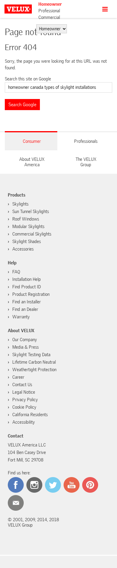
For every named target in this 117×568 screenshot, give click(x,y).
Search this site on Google (28, 79)
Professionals (86, 141)
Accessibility (23, 422)
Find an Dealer (25, 309)
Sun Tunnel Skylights (30, 211)
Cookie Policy (24, 407)
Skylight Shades (26, 241)
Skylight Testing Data (31, 354)
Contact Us (22, 384)
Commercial (49, 17)
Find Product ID (26, 287)
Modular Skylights (28, 226)
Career (18, 377)
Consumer (32, 141)
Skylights (20, 204)
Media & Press (25, 347)
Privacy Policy (25, 399)
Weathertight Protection (34, 369)
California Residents (30, 414)
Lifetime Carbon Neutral (34, 362)
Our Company (24, 339)
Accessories (23, 249)
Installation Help (26, 279)
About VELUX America (31, 162)
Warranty (21, 317)
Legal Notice (23, 392)
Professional (49, 11)
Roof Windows (25, 219)
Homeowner (50, 4)
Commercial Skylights (31, 234)
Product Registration (31, 294)
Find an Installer (26, 302)
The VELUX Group (86, 162)
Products (17, 195)
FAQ (16, 272)
